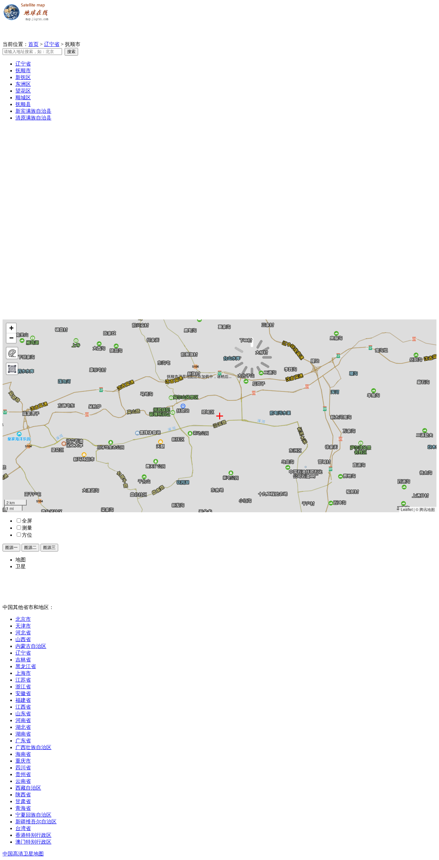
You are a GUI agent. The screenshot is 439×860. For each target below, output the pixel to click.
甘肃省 (23, 801)
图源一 (11, 547)
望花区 (23, 91)
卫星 (20, 566)
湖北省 (23, 727)
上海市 (23, 673)
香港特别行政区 (33, 835)
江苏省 (23, 680)
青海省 (23, 808)
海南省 (23, 754)
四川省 (23, 767)
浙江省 (23, 686)
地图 (20, 559)
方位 (27, 535)
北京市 (23, 619)
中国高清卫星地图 (23, 853)
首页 (33, 44)
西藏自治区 (28, 788)
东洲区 (23, 84)
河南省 (23, 720)
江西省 (23, 707)
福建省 (23, 700)
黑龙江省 (25, 666)
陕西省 (23, 794)
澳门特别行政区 (33, 842)
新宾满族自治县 (33, 111)
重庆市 (23, 761)
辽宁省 (51, 44)
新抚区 (23, 77)
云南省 (23, 781)
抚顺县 (23, 104)
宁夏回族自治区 (33, 815)
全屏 (27, 521)
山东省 (23, 713)
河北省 (23, 632)
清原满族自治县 (33, 118)
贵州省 (23, 774)
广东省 (23, 740)
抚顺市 (23, 70)
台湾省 (23, 828)
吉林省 (23, 659)
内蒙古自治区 (30, 646)
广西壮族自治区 (33, 747)
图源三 (49, 547)
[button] (11, 328)
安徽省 (23, 693)
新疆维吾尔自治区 (36, 821)
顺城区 (23, 97)
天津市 (23, 626)
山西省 (23, 639)
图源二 (30, 547)
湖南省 (23, 734)
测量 (27, 528)
